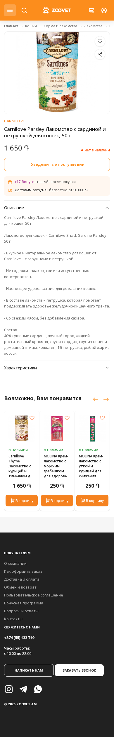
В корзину (24, 500)
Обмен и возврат (20, 587)
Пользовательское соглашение (33, 595)
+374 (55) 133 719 (19, 637)
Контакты (13, 618)
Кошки (31, 25)
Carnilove (14, 121)
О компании (15, 563)
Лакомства (93, 25)
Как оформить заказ (23, 571)
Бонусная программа (23, 603)
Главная (11, 25)
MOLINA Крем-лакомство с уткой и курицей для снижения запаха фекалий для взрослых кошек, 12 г (91, 466)
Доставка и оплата (21, 579)
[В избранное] (100, 41)
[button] (95, 399)
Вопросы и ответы (21, 610)
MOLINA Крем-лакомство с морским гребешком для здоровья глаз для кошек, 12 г (56, 466)
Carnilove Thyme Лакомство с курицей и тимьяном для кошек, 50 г (21, 466)
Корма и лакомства (60, 25)
